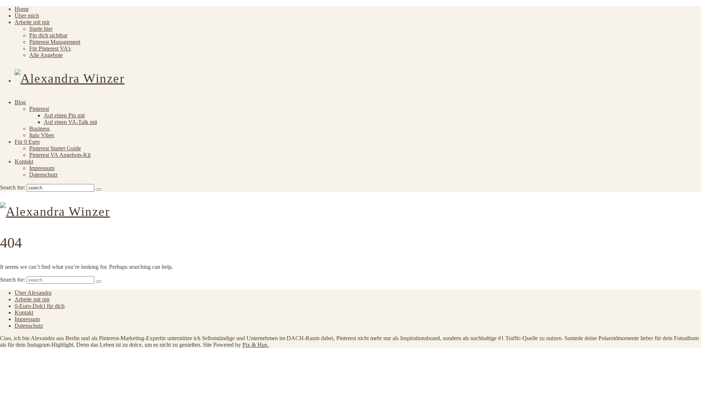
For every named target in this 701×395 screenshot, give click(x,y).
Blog (20, 102)
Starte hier (41, 29)
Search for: (12, 187)
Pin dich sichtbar (48, 35)
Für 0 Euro (27, 142)
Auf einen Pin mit (64, 115)
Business (39, 128)
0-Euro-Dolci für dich (40, 306)
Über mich (27, 15)
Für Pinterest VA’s (50, 48)
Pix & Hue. (255, 345)
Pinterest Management (54, 42)
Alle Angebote (46, 55)
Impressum (41, 168)
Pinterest (39, 109)
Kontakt (24, 161)
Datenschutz (43, 175)
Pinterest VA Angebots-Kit (60, 155)
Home (22, 9)
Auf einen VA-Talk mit (70, 122)
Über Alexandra (33, 293)
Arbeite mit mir (32, 22)
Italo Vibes (41, 135)
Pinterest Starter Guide (55, 148)
